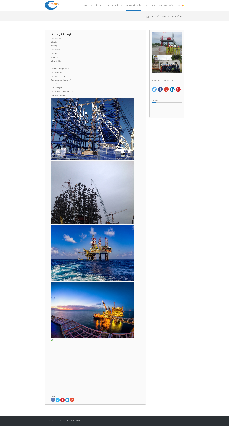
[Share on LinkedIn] (67, 400)
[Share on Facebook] (53, 400)
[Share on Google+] (72, 400)
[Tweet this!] (58, 400)
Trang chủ (154, 16)
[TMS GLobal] (52, 5)
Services (165, 16)
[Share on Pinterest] (62, 400)
